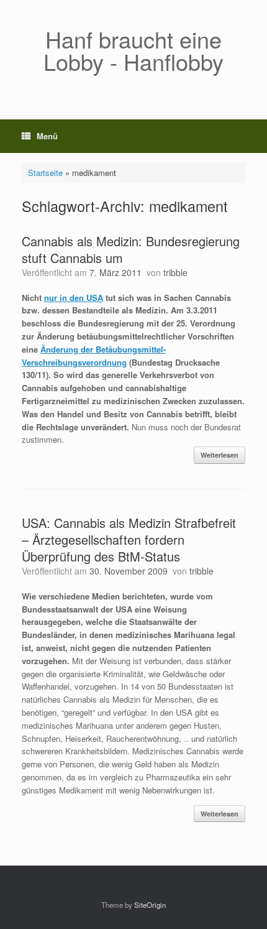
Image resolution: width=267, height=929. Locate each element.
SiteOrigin (150, 905)
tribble (175, 272)
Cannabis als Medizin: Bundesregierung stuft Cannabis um (131, 249)
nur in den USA (73, 297)
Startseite (45, 172)
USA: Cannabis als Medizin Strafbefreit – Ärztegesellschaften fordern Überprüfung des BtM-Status (129, 539)
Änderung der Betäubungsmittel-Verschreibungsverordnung (94, 355)
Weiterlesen (219, 455)
